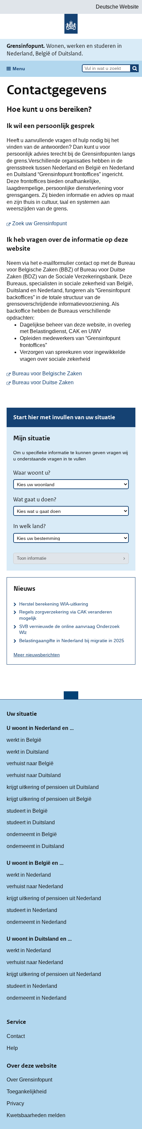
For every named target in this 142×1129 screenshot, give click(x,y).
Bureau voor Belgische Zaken (73, 373)
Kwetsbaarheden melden (36, 1115)
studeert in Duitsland (31, 822)
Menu (19, 68)
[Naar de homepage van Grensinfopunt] (71, 26)
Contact (16, 1036)
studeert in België (27, 811)
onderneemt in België (32, 834)
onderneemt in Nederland (36, 922)
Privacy (15, 1103)
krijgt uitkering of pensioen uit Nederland (54, 898)
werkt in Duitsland (28, 752)
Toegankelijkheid (27, 1091)
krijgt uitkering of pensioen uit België (49, 799)
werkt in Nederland (29, 875)
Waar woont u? (32, 472)
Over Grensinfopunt (29, 1079)
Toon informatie (31, 558)
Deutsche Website (117, 7)
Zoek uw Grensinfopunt (73, 223)
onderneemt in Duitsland (35, 846)
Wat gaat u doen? (34, 499)
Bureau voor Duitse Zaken (73, 382)
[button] (135, 68)
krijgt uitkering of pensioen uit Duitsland (53, 787)
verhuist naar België (30, 763)
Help (12, 1048)
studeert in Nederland (32, 910)
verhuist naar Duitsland (34, 775)
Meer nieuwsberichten (37, 654)
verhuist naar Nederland (35, 886)
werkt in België (24, 740)
